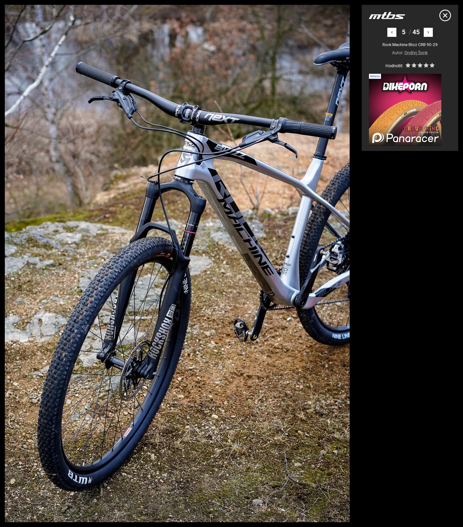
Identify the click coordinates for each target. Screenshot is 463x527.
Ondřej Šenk (416, 52)
